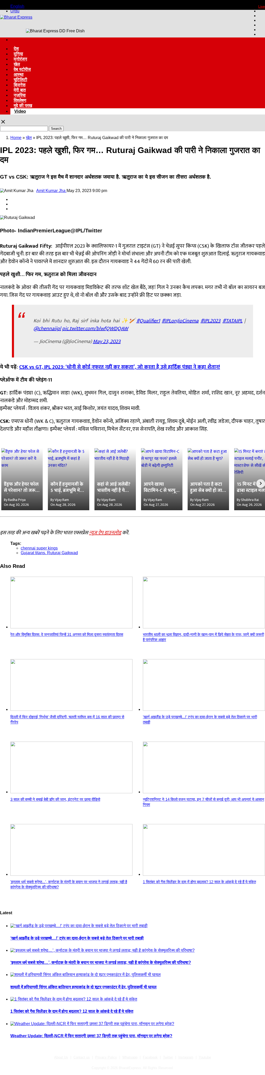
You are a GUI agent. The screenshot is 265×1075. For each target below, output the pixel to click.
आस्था (19, 74)
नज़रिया (20, 95)
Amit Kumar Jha (51, 190)
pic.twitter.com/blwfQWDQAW (95, 328)
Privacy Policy (106, 1057)
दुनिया (18, 53)
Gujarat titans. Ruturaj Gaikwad (49, 553)
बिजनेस (19, 84)
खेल (17, 64)
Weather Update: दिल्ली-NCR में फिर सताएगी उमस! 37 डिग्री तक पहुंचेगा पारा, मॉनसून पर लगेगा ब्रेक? (91, 1036)
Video (20, 111)
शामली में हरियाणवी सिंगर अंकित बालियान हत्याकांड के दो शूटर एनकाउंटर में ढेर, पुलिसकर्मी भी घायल (83, 987)
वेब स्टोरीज (22, 69)
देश (16, 48)
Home (15, 137)
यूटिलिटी (20, 79)
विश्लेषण (20, 100)
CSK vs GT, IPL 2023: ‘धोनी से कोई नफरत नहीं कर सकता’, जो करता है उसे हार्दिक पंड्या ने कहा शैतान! (119, 367)
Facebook (150, 1057)
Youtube (205, 1057)
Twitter (168, 1057)
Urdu (14, 11)
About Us (61, 1057)
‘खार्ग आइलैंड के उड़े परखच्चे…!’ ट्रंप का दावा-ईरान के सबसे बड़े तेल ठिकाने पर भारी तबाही (77, 938)
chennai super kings (39, 548)
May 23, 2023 (107, 341)
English (17, 6)
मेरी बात (20, 90)
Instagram (185, 1057)
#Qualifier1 (148, 320)
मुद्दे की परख (23, 105)
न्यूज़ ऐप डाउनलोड (105, 532)
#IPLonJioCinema (180, 320)
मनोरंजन (20, 59)
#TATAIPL (232, 320)
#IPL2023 (210, 320)
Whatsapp (129, 1057)
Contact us (81, 1057)
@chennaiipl (47, 328)
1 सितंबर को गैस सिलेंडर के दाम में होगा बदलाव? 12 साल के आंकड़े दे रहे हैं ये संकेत (71, 1011)
